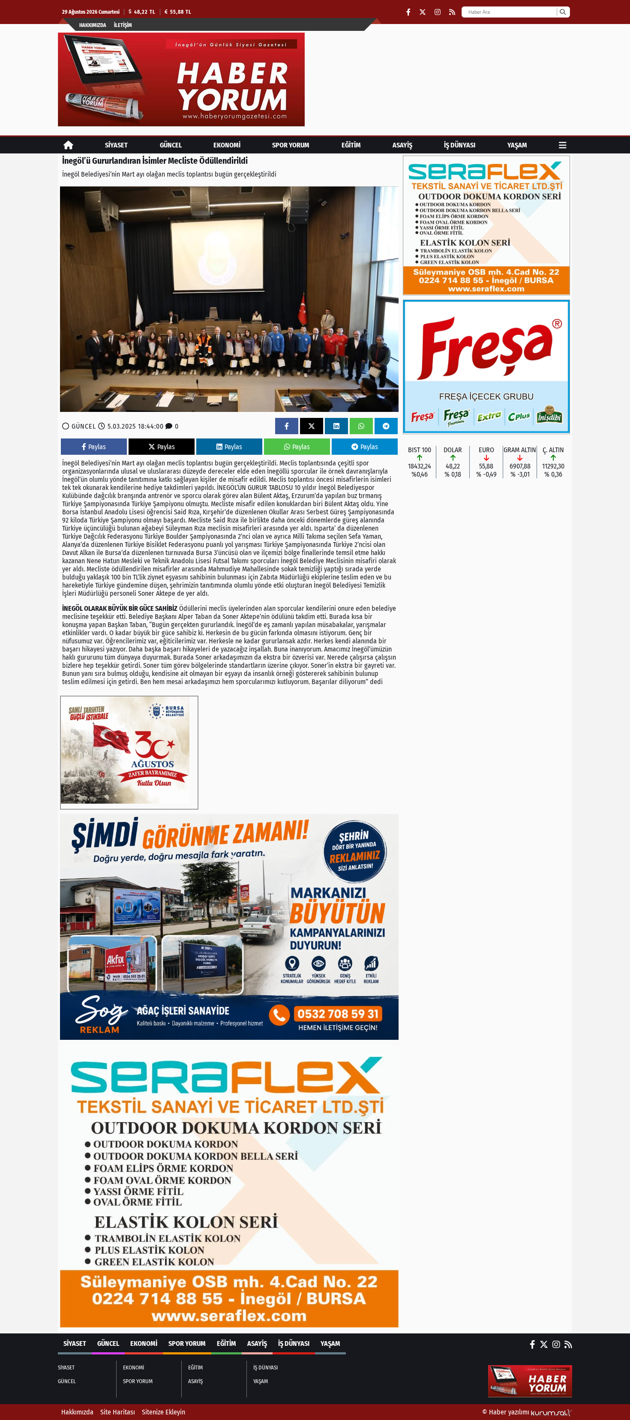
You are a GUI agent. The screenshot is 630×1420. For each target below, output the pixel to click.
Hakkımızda (92, 25)
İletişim (123, 25)
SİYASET (116, 145)
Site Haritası (117, 1412)
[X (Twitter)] (422, 12)
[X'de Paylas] (311, 426)
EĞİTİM (351, 145)
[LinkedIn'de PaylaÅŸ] (336, 426)
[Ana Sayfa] (68, 145)
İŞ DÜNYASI (459, 145)
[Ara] (562, 12)
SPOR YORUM (290, 145)
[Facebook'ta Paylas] (287, 426)
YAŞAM (517, 145)
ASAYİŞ (402, 145)
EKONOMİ (226, 145)
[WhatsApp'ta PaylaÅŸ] (361, 426)
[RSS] (452, 12)
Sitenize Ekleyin (163, 1412)
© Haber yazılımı (506, 1412)
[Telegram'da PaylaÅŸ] (386, 426)
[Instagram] (438, 12)
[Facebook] (408, 12)
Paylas (97, 447)
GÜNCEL (171, 145)
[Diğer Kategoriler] (562, 145)
